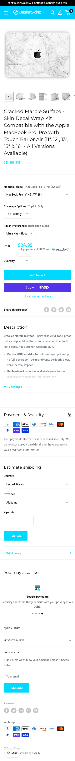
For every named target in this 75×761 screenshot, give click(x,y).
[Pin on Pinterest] (54, 309)
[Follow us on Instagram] (21, 710)
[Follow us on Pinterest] (28, 710)
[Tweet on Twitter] (61, 309)
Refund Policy (12, 553)
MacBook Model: (32, 186)
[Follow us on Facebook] (6, 710)
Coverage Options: (23, 206)
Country (9, 476)
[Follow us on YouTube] (35, 710)
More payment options (38, 296)
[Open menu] (6, 12)
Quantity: (10, 260)
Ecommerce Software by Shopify (22, 752)
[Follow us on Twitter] (14, 710)
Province (9, 494)
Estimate (16, 536)
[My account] (60, 12)
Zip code (9, 512)
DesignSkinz (12, 162)
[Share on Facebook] (46, 309)
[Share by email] (68, 309)
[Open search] (53, 12)
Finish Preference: (26, 225)
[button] (44, 249)
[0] (68, 12)
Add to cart (37, 275)
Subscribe (16, 688)
